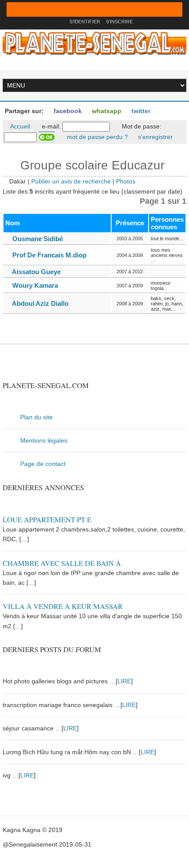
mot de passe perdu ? (96, 136)
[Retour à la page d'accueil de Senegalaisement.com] (60, 21)
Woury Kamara (34, 285)
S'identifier (84, 21)
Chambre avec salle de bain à (62, 563)
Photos (125, 181)
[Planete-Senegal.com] (94, 42)
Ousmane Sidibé (37, 238)
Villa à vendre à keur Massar (63, 606)
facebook (67, 110)
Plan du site (36, 417)
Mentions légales (43, 440)
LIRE (124, 681)
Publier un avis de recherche (71, 181)
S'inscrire (119, 21)
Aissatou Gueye (36, 271)
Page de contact (42, 463)
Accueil (19, 126)
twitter (140, 110)
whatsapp (105, 110)
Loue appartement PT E (47, 519)
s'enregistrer (154, 136)
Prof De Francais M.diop (49, 255)
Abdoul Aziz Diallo (40, 303)
